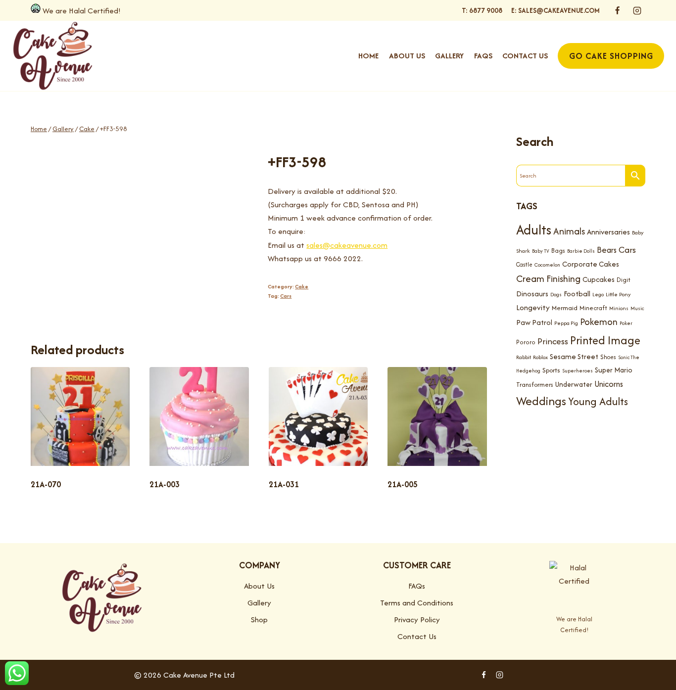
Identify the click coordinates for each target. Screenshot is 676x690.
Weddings (541, 401)
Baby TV (540, 251)
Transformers (534, 384)
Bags (558, 250)
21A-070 (46, 484)
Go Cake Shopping (611, 55)
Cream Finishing (548, 278)
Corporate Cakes (590, 264)
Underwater (573, 384)
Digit (623, 280)
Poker (626, 323)
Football (577, 293)
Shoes (608, 357)
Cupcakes (598, 279)
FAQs (483, 55)
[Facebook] (617, 10)
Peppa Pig (566, 323)
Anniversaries (608, 231)
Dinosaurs (532, 293)
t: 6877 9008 (482, 10)
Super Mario (613, 370)
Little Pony (618, 294)
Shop (259, 619)
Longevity (533, 307)
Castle (524, 264)
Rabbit (523, 357)
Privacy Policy (417, 619)
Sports (551, 370)
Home (368, 55)
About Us (407, 55)
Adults (533, 229)
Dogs (556, 294)
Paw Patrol (534, 322)
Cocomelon (547, 265)
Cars (285, 296)
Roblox (540, 357)
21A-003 (164, 484)
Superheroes (577, 370)
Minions (618, 308)
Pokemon (599, 321)
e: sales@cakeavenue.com (555, 10)
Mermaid (565, 307)
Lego (598, 294)
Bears (607, 250)
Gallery (449, 55)
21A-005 (402, 484)
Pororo (525, 341)
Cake (301, 286)
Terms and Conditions (416, 602)
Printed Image (605, 339)
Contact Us (525, 55)
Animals (569, 231)
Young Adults (598, 401)
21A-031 (284, 484)
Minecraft (593, 307)
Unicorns (608, 383)
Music (637, 308)
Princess (552, 340)
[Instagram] (636, 10)
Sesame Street (574, 356)
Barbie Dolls (581, 251)
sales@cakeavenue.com (346, 245)
